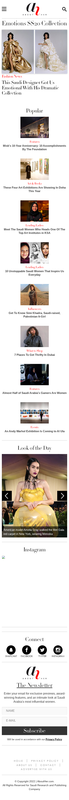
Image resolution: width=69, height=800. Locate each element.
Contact (48, 765)
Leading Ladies (34, 225)
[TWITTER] (42, 650)
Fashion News (12, 76)
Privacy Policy (54, 739)
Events (34, 427)
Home (18, 760)
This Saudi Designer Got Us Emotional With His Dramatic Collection (30, 88)
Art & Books (34, 183)
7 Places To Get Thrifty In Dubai (34, 354)
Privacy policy (45, 760)
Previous (7, 496)
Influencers (34, 309)
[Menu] (4, 9)
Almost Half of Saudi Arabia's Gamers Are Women (34, 392)
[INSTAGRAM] (58, 650)
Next (62, 496)
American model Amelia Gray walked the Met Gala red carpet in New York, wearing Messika (33, 532)
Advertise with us (36, 769)
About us (24, 765)
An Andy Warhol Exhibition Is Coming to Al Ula (35, 431)
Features (35, 142)
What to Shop (34, 351)
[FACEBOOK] (26, 650)
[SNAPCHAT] (11, 650)
